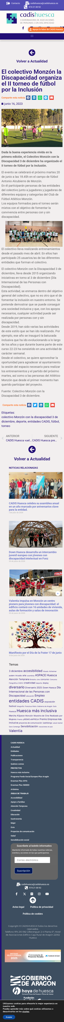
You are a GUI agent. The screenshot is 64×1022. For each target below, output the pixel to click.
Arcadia (18, 675)
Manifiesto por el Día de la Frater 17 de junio (35, 652)
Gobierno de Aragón (44, 706)
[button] (32, 35)
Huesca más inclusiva (37, 710)
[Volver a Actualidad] (32, 52)
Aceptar (9, 1017)
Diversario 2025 (33, 687)
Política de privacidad (41, 907)
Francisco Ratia (30, 706)
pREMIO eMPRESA (31, 719)
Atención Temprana (19, 679)
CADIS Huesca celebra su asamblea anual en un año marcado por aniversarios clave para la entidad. (34, 506)
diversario (16, 687)
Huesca (12, 711)
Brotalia (33, 679)
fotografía (20, 706)
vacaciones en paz (46, 727)
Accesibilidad (16, 798)
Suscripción (23, 870)
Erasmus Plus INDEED (20, 785)
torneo (5, 426)
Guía (54, 706)
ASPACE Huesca (46, 675)
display (46, 683)
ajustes (25, 1011)
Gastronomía (16, 819)
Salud (13, 836)
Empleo (40, 695)
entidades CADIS (39, 421)
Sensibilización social (20, 840)
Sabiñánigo (47, 723)
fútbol (55, 421)
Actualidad (15, 747)
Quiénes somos (17, 764)
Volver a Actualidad (32, 61)
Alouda (45, 671)
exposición (50, 701)
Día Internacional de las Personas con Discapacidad (35, 691)
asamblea (30, 676)
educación (30, 696)
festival (12, 706)
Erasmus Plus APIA (19, 781)
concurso (44, 679)
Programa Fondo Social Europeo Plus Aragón (30, 776)
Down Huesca (49, 687)
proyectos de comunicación (30, 723)
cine (38, 679)
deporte (21, 421)
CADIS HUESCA (17, 743)
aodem (12, 675)
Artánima (15, 789)
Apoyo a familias (18, 802)
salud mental (58, 723)
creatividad (29, 683)
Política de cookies (33, 913)
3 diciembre (16, 671)
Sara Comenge (14, 727)
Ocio (13, 827)
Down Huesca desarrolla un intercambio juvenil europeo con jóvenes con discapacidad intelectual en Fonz (33, 555)
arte (24, 675)
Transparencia (17, 760)
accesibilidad (32, 671)
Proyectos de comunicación (22, 831)
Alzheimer (53, 671)
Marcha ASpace (17, 715)
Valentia (15, 731)
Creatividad (15, 810)
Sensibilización (29, 726)
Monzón (29, 715)
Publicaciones (17, 755)
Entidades (15, 751)
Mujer (13, 823)
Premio (19, 719)
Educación (15, 814)
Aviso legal (18, 907)
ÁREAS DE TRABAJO (20, 793)
